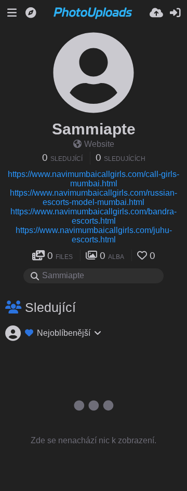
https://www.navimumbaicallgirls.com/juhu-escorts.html (94, 235)
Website (99, 144)
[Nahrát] (156, 13)
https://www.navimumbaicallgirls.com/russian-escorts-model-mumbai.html (93, 197)
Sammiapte (94, 129)
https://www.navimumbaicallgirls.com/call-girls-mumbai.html (93, 179)
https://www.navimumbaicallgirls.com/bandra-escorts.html (93, 216)
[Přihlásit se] (175, 13)
